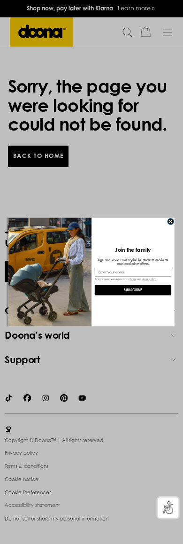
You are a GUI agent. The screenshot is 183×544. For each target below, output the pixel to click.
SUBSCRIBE (133, 290)
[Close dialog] (171, 221)
